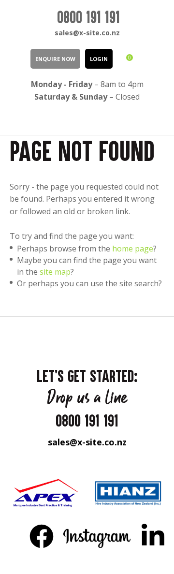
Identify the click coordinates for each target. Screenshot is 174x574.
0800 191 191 (88, 17)
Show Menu (15, 118)
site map (55, 271)
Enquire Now (55, 58)
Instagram (97, 536)
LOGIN (99, 58)
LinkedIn (152, 536)
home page (132, 248)
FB (41, 536)
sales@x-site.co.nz (87, 32)
